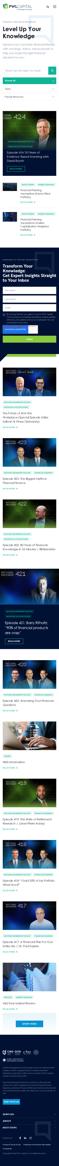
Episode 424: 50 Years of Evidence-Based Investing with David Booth (28, 156)
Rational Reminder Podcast (21, 141)
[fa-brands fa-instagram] (31, 1138)
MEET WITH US (11, 1101)
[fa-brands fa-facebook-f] (20, 1138)
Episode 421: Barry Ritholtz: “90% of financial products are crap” (26, 627)
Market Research (46, 184)
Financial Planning (44, 472)
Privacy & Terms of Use (12, 1144)
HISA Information (14, 762)
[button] (54, 6)
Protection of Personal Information (37, 1144)
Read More (16, 168)
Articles (8, 997)
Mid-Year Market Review (19, 1003)
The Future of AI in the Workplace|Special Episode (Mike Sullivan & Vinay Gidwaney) (25, 417)
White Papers (28, 184)
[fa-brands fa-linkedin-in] (25, 1138)
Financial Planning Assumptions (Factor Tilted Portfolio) (35, 194)
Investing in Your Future (20, 146)
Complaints (7, 1148)
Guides (7, 756)
